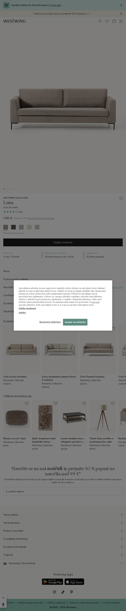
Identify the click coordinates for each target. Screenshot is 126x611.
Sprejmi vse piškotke (75, 322)
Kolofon (22, 312)
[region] (63, 305)
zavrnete (95, 302)
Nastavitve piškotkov (50, 322)
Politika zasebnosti (27, 308)
